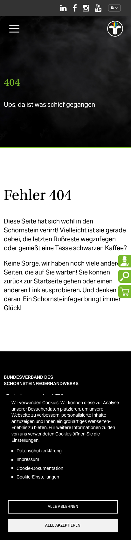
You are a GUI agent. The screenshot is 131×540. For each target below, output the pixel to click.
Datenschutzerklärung (39, 451)
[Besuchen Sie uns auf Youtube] (98, 8)
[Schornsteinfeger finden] (124, 261)
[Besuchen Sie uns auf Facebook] (74, 8)
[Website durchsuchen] (124, 276)
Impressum (28, 459)
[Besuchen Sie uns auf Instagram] (86, 8)
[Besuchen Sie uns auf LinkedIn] (63, 8)
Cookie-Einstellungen (38, 477)
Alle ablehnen (63, 506)
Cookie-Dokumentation (40, 468)
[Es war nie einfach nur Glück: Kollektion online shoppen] (124, 291)
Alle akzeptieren (62, 525)
